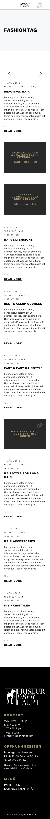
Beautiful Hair (17, 91)
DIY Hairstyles (17, 605)
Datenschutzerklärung (22, 789)
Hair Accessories (19, 541)
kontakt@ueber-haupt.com (18, 735)
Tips (33, 87)
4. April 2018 (12, 83)
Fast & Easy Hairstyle (23, 368)
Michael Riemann (15, 87)
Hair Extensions (18, 239)
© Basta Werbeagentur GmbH (20, 814)
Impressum (12, 785)
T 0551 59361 (11, 732)
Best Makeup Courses (23, 303)
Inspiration (11, 235)
